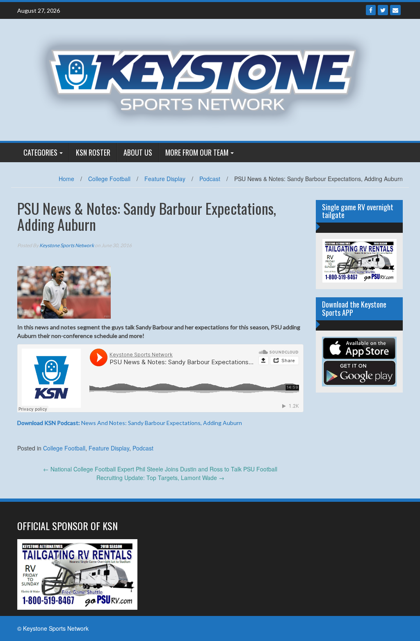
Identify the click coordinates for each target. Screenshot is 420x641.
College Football (109, 179)
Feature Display (164, 179)
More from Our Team (196, 152)
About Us (137, 152)
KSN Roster (93, 152)
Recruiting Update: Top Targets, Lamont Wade (160, 477)
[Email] (395, 10)
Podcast (209, 179)
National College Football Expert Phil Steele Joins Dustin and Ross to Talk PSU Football (160, 469)
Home (66, 179)
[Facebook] (371, 10)
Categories (40, 152)
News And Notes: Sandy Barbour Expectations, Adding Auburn (129, 422)
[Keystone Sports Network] (207, 79)
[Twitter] (383, 10)
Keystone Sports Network (66, 245)
